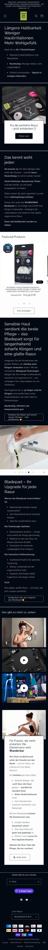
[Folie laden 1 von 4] (19, 472)
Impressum (29, 946)
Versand (20, 946)
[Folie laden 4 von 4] (28, 472)
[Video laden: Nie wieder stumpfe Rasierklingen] (24, 660)
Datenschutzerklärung (32, 942)
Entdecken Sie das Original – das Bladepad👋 (22, 598)
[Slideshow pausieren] (45, 472)
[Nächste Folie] (33, 472)
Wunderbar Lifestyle (22, 939)
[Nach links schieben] (18, 303)
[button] (5, 16)
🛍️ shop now (19, 857)
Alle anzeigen (24, 311)
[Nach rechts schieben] (30, 303)
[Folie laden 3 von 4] (25, 472)
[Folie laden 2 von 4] (22, 472)
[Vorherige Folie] (15, 472)
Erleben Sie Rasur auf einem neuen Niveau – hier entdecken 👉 (22, 417)
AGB (44, 942)
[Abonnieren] (38, 882)
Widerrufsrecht (16, 942)
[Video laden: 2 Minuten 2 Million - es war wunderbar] (24, 688)
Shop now (24, 136)
